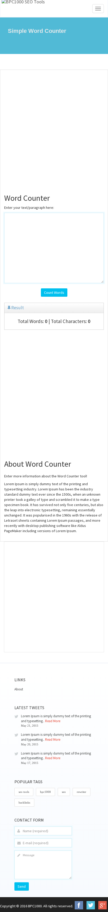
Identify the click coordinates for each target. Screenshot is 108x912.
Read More (52, 721)
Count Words (54, 292)
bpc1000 (45, 791)
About (18, 689)
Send (22, 886)
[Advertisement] (54, 129)
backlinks (24, 802)
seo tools (24, 791)
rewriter (81, 791)
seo (64, 791)
